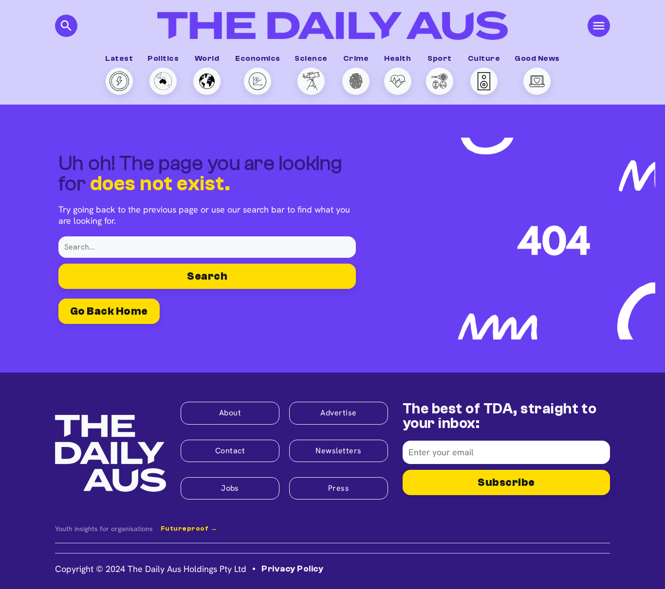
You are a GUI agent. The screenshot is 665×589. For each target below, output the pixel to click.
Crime (356, 58)
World (207, 58)
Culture (484, 58)
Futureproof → (189, 529)
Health (397, 58)
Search (207, 276)
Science (311, 58)
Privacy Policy (292, 569)
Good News (537, 58)
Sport (439, 58)
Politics (163, 58)
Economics (257, 58)
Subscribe (506, 482)
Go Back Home (109, 311)
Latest (119, 58)
